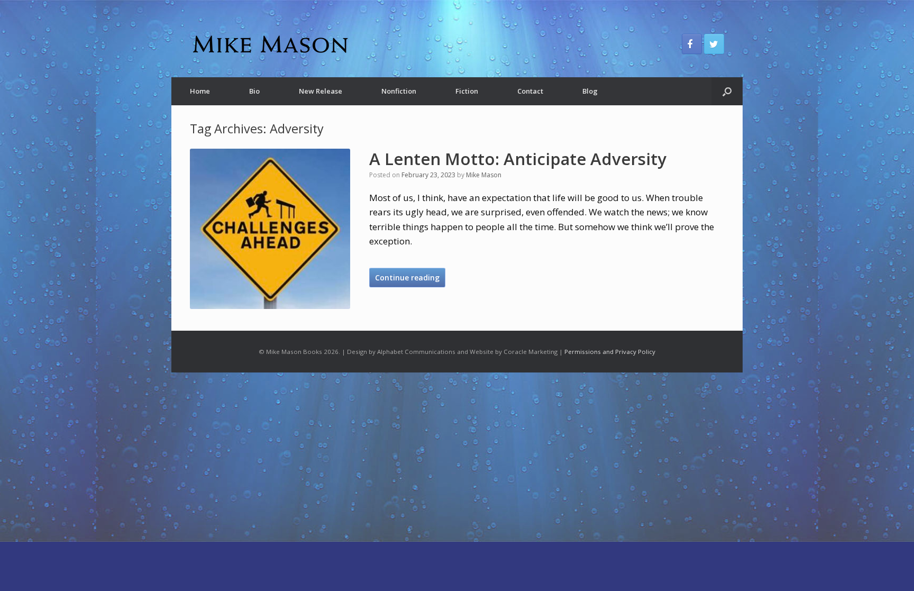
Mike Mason (483, 174)
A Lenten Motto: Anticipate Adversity (517, 159)
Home (200, 91)
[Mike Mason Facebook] (692, 44)
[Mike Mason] (269, 43)
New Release (320, 91)
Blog (590, 91)
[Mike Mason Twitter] (714, 44)
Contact (530, 91)
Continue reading (407, 277)
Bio (254, 91)
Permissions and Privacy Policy (609, 352)
